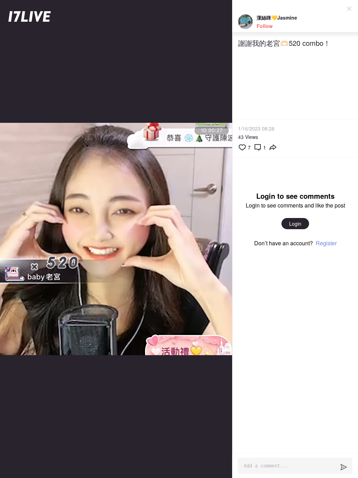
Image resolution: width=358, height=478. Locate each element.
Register (326, 243)
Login (295, 223)
